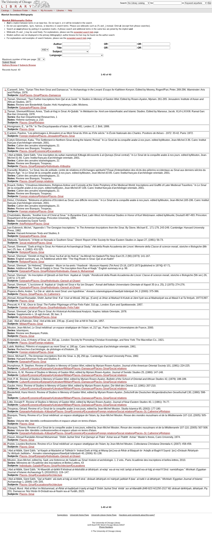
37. (5, 437)
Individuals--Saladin (30, 465)
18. (5, 284)
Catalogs (5, 10)
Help (70, 10)
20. (5, 298)
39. (5, 450)
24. (5, 327)
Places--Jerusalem (49, 136)
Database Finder (20, 10)
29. (5, 372)
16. (5, 265)
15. (5, 256)
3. (6, 111)
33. (5, 402)
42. (5, 479)
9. (6, 185)
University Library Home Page (104, 515)
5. (6, 133)
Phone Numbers (106, 527)
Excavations (54, 151)
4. (6, 126)
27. (5, 356)
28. (5, 365)
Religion (39, 122)
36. (5, 427)
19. (5, 291)
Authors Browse (10, 65)
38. (5, 444)
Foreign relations (28, 136)
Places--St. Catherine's (47, 294)
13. (5, 240)
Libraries (60, 10)
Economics (41, 151)
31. (5, 385)
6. (6, 140)
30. (5, 379)
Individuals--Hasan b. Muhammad (75, 271)
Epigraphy (25, 107)
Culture (23, 368)
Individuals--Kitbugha (58, 166)
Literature (58, 368)
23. (5, 321)
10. (5, 200)
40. (5, 460)
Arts (21, 95)
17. (5, 275)
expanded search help (83, 32)
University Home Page (79, 515)
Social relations (27, 242)
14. (5, 246)
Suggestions (62, 515)
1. (6, 89)
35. (5, 415)
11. (5, 215)
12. (5, 227)
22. (5, 311)
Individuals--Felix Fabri (66, 307)
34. (5, 408)
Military (37, 317)
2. (6, 99)
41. (5, 469)
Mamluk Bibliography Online (17, 20)
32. (5, 392)
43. (5, 488)
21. (5, 304)
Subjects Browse (28, 65)
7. (6, 155)
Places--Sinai (31, 95)
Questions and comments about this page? (137, 515)
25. (5, 340)
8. (6, 170)
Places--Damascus (50, 95)
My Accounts (47, 10)
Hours (34, 10)
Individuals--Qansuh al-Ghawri (63, 280)
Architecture (26, 317)
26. (5, 346)
